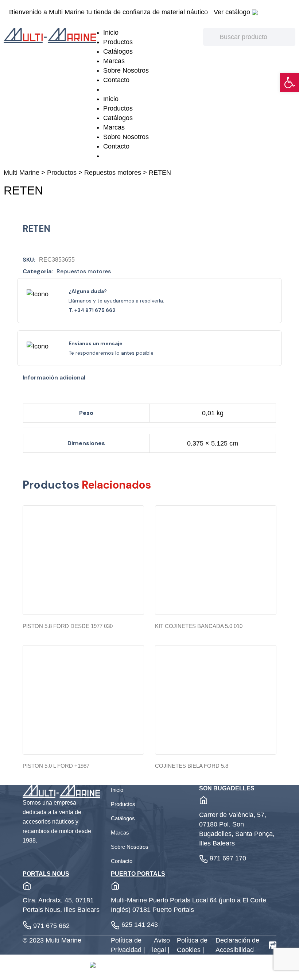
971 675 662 (51, 925)
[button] (289, 82)
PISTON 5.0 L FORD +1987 (56, 766)
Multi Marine (21, 172)
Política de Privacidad (127, 945)
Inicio (111, 32)
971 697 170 (228, 858)
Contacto (116, 80)
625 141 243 (139, 924)
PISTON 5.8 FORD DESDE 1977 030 (68, 626)
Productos (118, 42)
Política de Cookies (192, 945)
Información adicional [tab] (54, 377)
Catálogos (118, 51)
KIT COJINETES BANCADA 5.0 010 (198, 626)
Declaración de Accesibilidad (237, 945)
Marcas (114, 61)
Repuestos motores (112, 172)
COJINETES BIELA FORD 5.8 (191, 766)
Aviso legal (161, 945)
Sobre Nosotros (126, 70)
